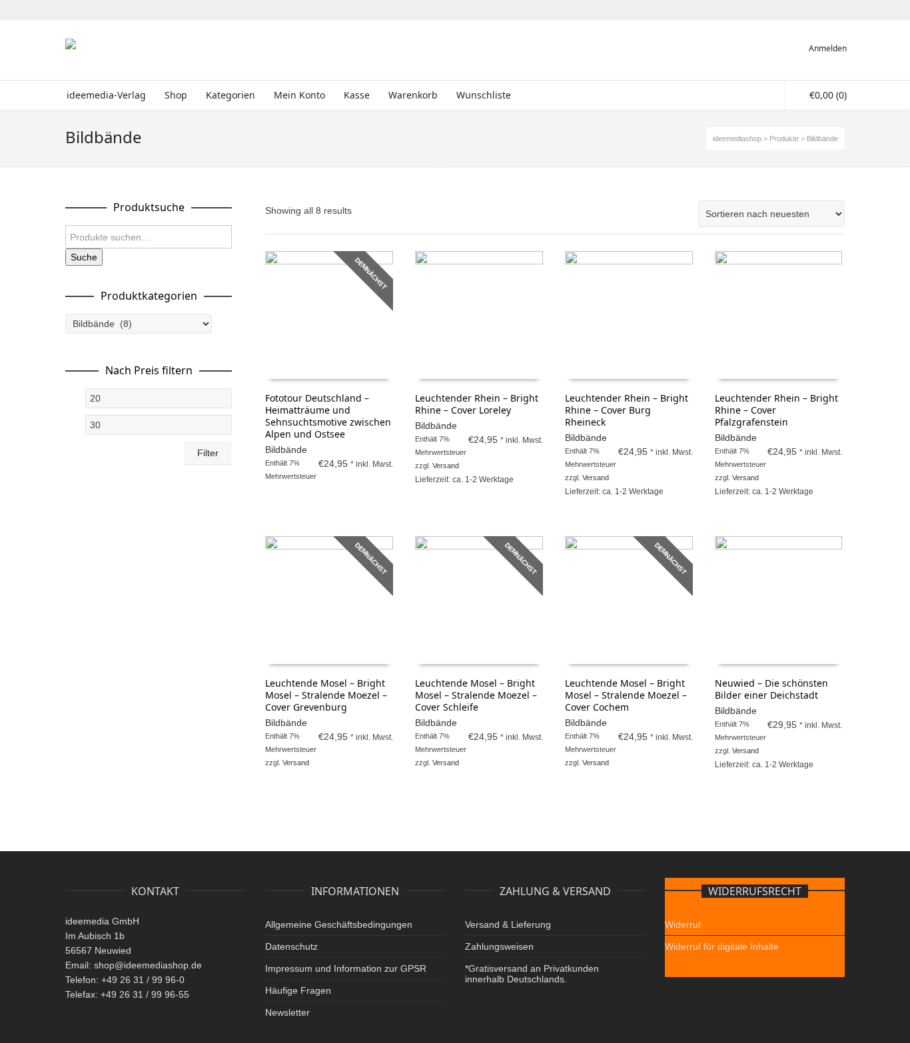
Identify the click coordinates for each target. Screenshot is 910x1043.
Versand (445, 466)
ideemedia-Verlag (106, 95)
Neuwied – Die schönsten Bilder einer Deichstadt (771, 689)
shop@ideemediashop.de (148, 965)
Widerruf (683, 924)
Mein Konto (299, 95)
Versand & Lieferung (508, 924)
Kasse (357, 95)
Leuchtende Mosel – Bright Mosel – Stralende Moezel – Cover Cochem (626, 695)
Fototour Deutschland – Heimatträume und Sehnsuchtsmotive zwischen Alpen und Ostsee (328, 416)
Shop (176, 95)
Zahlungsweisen (499, 946)
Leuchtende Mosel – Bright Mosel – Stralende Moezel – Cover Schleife (476, 695)
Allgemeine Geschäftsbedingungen (338, 924)
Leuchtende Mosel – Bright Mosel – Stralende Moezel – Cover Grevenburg (326, 695)
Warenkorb (413, 95)
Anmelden (828, 48)
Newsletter (287, 1012)
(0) (828, 95)
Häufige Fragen (298, 990)
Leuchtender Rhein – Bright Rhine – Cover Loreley (476, 404)
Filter (208, 453)
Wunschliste (483, 95)
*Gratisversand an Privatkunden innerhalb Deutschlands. (532, 973)
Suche (84, 257)
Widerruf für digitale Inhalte (722, 946)
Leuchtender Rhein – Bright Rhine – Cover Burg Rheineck (626, 410)
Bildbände (286, 449)
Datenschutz (291, 946)
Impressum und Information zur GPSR (345, 968)
